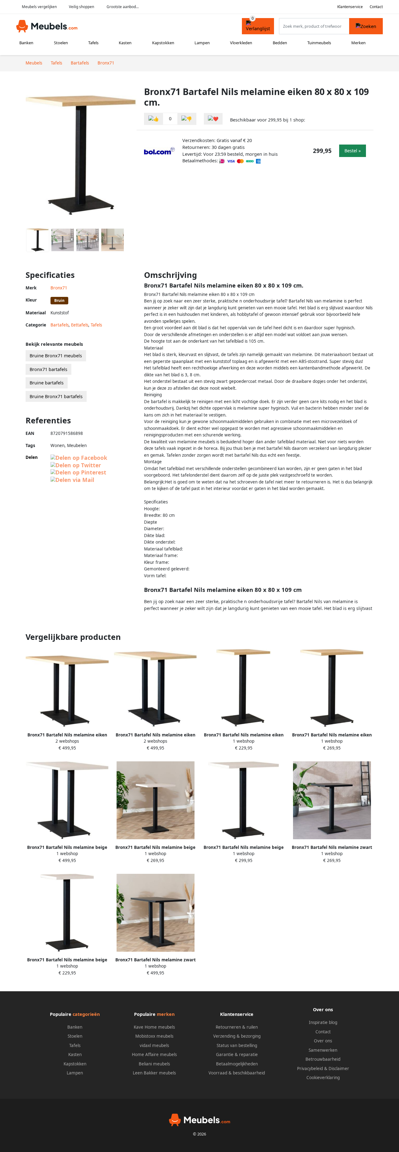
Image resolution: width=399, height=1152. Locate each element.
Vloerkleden (241, 42)
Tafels (93, 42)
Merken (358, 42)
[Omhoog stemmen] (153, 119)
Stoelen (61, 42)
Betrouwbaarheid (322, 1059)
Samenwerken (323, 1050)
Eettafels (79, 325)
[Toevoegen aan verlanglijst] (213, 119)
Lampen (202, 42)
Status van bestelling (237, 1045)
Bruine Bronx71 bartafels (56, 396)
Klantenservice (350, 6)
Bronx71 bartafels (48, 369)
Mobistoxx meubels (154, 1036)
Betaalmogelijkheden (237, 1064)
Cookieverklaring (323, 1077)
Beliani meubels (154, 1064)
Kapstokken (163, 42)
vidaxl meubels (154, 1045)
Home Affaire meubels (154, 1054)
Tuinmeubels (319, 42)
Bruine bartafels (47, 383)
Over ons (323, 1041)
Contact (376, 6)
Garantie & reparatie (237, 1054)
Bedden (280, 42)
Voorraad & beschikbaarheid (237, 1073)
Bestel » (352, 151)
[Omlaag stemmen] (186, 119)
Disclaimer (339, 1068)
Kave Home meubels (154, 1027)
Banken (26, 42)
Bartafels (59, 325)
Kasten (125, 42)
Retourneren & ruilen (237, 1027)
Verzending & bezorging (237, 1036)
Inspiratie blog (323, 1022)
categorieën (86, 1014)
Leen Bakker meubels (154, 1073)
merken (166, 1014)
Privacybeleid (310, 1068)
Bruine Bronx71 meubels (56, 356)
